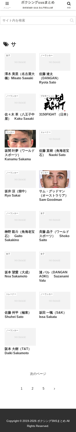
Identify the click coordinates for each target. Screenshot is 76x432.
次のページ (38, 373)
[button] (71, 20)
